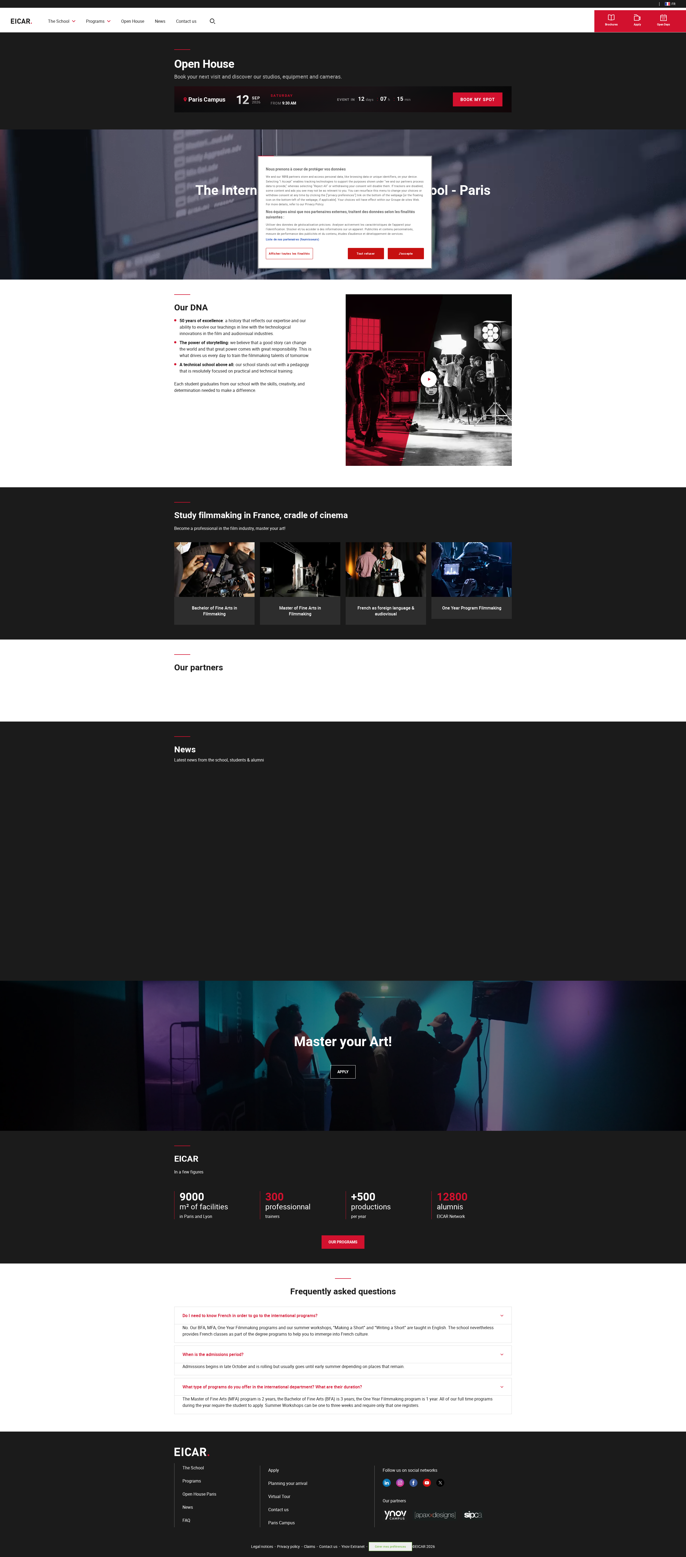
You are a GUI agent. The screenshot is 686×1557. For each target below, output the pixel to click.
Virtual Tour (279, 1496)
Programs (95, 21)
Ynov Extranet (353, 1546)
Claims (309, 1546)
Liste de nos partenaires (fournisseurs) (292, 239)
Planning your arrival (287, 1483)
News (160, 21)
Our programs (343, 1241)
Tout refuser (366, 253)
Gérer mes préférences (390, 1546)
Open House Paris (199, 1494)
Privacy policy (288, 1546)
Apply (343, 1071)
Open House (132, 21)
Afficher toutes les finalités (289, 253)
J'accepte (406, 253)
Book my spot (477, 99)
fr (670, 4)
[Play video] (429, 380)
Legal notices (262, 1546)
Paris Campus (281, 1523)
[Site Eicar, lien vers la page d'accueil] (21, 21)
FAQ (186, 1520)
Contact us (186, 21)
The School (58, 21)
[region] (345, 212)
